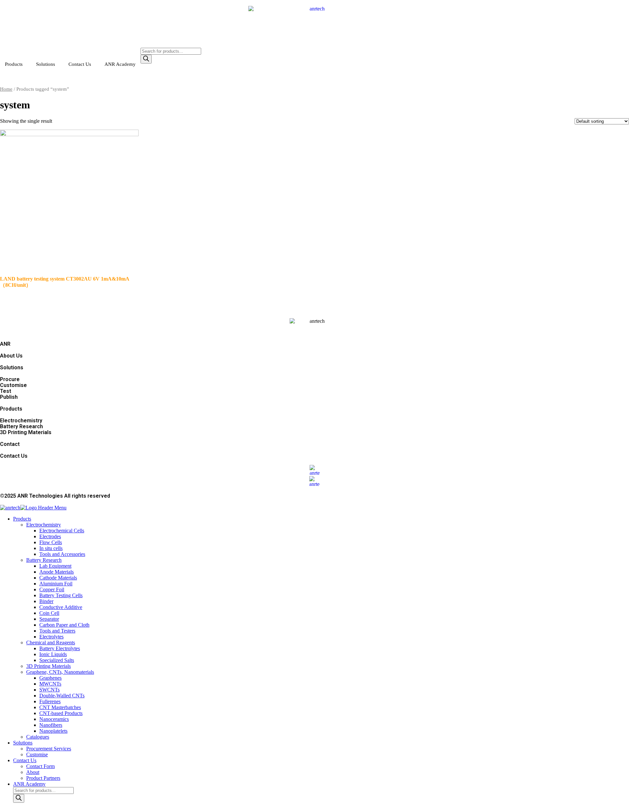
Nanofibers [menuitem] (50, 725)
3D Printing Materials (25, 432)
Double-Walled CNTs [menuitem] (62, 695)
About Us (11, 356)
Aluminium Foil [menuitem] (55, 583)
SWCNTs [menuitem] (49, 689)
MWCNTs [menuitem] (50, 684)
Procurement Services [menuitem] (48, 748)
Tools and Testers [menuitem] (57, 631)
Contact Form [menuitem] (40, 766)
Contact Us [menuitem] (24, 760)
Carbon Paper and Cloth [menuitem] (64, 625)
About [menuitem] (32, 772)
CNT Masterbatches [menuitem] (60, 707)
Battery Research (21, 426)
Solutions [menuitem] (22, 742)
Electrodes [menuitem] (50, 536)
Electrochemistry (21, 420)
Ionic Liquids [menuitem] (53, 654)
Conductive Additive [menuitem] (60, 607)
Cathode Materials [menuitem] (58, 577)
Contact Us (79, 64)
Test (5, 391)
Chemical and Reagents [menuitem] (50, 642)
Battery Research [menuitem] (44, 560)
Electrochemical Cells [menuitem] (61, 530)
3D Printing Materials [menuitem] (48, 666)
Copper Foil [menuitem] (51, 589)
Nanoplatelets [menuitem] (53, 731)
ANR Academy (120, 64)
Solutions (45, 64)
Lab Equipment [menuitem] (55, 566)
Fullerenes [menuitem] (50, 701)
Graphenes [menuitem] (50, 678)
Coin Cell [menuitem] (49, 613)
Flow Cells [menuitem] (50, 542)
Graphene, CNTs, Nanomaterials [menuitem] (60, 672)
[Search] (146, 59)
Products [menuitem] (22, 519)
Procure (10, 379)
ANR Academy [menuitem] (29, 784)
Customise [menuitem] (37, 754)
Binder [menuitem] (46, 601)
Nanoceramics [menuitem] (54, 719)
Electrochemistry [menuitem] (43, 524)
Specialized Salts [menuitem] (56, 660)
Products (14, 64)
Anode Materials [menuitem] (56, 572)
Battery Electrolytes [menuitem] (59, 648)
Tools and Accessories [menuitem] (62, 554)
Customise (13, 385)
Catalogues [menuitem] (37, 737)
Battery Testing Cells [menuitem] (61, 595)
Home (6, 89)
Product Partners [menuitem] (43, 778)
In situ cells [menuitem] (51, 548)
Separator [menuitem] (49, 619)
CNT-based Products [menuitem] (61, 713)
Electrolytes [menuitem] (51, 636)
